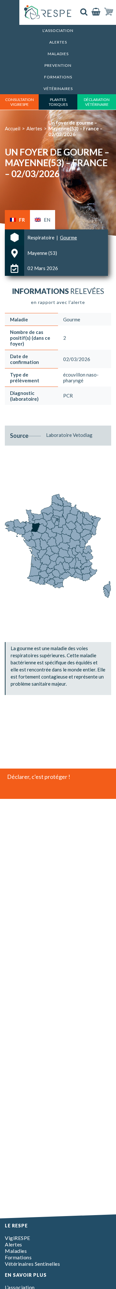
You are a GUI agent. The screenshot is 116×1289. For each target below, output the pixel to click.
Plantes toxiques (58, 102)
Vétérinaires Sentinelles (32, 1264)
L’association (58, 30)
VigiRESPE (17, 1238)
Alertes (58, 42)
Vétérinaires (58, 88)
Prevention (58, 65)
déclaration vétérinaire (97, 102)
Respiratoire (41, 237)
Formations (58, 77)
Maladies (58, 53)
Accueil (12, 128)
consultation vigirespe (19, 102)
